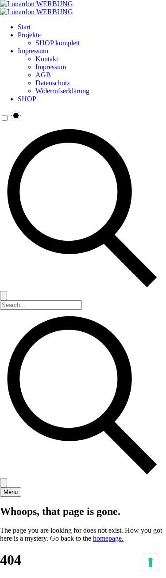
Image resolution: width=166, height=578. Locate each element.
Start (24, 27)
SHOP (27, 99)
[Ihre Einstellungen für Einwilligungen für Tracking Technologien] (150, 562)
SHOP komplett (57, 43)
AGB (43, 75)
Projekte (29, 35)
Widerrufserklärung (62, 91)
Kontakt (46, 59)
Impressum (33, 51)
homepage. (108, 538)
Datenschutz (52, 83)
